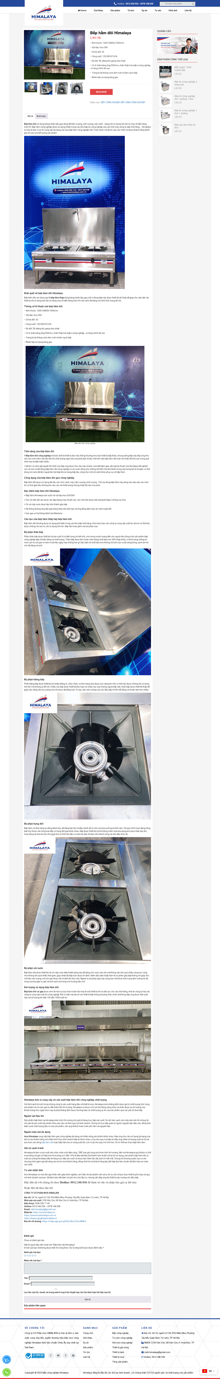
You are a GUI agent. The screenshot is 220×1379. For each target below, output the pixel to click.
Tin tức (131, 10)
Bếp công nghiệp (120, 1333)
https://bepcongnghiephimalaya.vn (40, 1218)
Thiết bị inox (118, 1357)
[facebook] (51, 1356)
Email (27, 1284)
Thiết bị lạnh (118, 1352)
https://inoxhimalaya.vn (44, 1212)
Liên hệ (188, 10)
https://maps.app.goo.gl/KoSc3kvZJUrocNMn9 (64, 1221)
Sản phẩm (115, 10)
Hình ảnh (173, 10)
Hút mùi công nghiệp (122, 1342)
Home (83, 10)
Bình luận (41, 116)
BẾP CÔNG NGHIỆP (110, 102)
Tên (26, 1278)
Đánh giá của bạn (32, 1252)
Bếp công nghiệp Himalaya (55, 1372)
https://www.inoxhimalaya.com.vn (40, 1215)
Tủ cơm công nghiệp (122, 1338)
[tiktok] (66, 1356)
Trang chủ (88, 1333)
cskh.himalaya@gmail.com (43, 1209)
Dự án (144, 10)
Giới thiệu (98, 10)
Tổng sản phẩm (120, 1361)
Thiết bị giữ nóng (120, 1347)
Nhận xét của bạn (33, 1260)
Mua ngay (101, 92)
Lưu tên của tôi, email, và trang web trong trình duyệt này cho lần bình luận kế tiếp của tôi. (67, 1292)
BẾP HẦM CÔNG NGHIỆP (133, 102)
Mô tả (30, 116)
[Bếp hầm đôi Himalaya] (54, 55)
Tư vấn (158, 10)
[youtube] (58, 1356)
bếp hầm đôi (47, 1142)
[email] (73, 1356)
